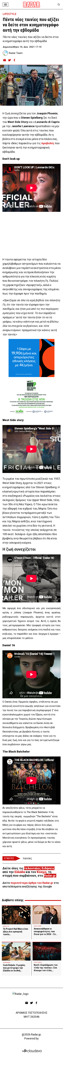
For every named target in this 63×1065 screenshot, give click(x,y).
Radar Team (16, 53)
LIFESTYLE (9, 14)
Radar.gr (50, 875)
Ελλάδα (20, 872)
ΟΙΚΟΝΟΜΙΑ (6, 962)
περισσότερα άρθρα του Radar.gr (32, 882)
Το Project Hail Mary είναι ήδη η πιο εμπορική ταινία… (15, 931)
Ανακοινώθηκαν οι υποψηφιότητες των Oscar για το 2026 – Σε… (45, 931)
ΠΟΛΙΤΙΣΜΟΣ (38, 926)
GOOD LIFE (6, 926)
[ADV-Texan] (31, 396)
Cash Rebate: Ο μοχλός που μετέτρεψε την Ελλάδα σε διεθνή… (14, 968)
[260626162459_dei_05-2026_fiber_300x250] (31, 358)
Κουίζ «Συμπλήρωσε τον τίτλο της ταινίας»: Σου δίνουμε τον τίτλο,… (45, 968)
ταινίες (27, 858)
